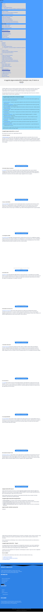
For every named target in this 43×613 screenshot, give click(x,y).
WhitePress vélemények (5, 37)
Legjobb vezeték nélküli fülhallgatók (7, 20)
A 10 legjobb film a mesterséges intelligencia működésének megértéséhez (14, 8)
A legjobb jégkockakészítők (6, 31)
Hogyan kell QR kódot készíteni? (7, 27)
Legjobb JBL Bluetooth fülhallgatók (7, 16)
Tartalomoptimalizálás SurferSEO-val (7, 13)
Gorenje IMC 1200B (6, 237)
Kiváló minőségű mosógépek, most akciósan (10, 558)
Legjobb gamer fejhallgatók (6, 17)
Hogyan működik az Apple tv (6, 25)
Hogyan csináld (3, 23)
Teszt (22, 83)
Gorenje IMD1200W (6, 418)
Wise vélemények (4, 36)
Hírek (2, 2)
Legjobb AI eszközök (5, 11)
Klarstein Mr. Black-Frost (7, 454)
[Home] (20, 83)
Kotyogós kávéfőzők (6, 559)
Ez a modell (4, 170)
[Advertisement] (21, 522)
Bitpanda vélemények (5, 30)
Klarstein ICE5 (5, 274)
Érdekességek (4, 6)
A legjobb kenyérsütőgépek (6, 32)
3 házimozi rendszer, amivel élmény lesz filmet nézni (10, 21)
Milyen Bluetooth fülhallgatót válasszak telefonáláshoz (10, 22)
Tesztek (2, 67)
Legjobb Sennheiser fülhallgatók (7, 18)
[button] (13, 39)
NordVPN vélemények (5, 35)
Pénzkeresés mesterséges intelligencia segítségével (10, 12)
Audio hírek (3, 3)
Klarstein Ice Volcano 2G (7, 310)
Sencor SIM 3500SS (6, 203)
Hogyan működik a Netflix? (6, 26)
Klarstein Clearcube (6, 346)
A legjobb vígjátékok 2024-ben (7, 7)
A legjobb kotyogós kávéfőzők (6, 72)
